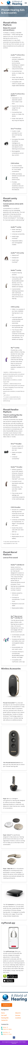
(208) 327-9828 (7, 1029)
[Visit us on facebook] (14, 1037)
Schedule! (6, 1005)
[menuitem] (7, 1013)
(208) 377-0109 (7, 1034)
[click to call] (2, 3)
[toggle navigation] (26, 3)
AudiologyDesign (14, 1041)
